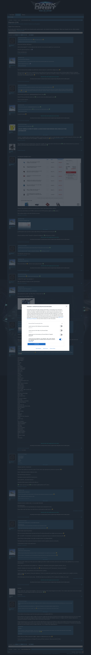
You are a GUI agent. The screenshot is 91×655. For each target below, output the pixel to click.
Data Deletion (38, 348)
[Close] (67, 306)
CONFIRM (36, 344)
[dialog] (45, 327)
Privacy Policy (52, 348)
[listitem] (45, 323)
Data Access (45, 348)
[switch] (60, 326)
